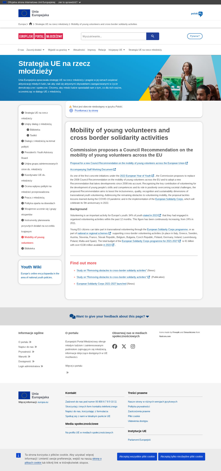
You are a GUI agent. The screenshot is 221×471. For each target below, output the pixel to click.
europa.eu (43, 402)
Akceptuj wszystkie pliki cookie (137, 456)
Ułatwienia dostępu (138, 421)
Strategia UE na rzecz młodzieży (51, 24)
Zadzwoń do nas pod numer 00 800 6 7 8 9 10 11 (91, 401)
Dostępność (24, 361)
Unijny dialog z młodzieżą (38, 124)
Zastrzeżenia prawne (139, 411)
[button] (71, 110)
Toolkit (33, 135)
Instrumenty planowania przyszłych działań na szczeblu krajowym (38, 226)
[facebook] (115, 346)
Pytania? (195, 36)
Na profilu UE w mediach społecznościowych (89, 432)
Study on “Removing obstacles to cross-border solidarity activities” (112, 270)
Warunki (22, 356)
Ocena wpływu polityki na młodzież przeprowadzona (36, 189)
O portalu (23, 342)
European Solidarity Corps (169, 199)
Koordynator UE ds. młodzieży (33, 178)
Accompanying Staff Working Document (91, 169)
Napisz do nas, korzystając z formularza (86, 411)
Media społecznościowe (81, 423)
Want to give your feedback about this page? (110, 316)
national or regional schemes (92, 233)
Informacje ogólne (31, 333)
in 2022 (107, 244)
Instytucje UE (137, 431)
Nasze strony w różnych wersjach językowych (152, 401)
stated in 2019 (150, 215)
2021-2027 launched (101, 283)
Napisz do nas (26, 346)
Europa (22, 24)
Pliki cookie (134, 416)
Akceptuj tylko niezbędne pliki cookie (181, 456)
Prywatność (24, 351)
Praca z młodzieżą (34, 197)
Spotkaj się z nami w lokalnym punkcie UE (87, 416)
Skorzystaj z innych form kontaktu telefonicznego (91, 406)
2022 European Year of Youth (135, 175)
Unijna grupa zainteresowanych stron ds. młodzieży (39, 166)
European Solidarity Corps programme (167, 229)
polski (196, 13)
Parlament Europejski (139, 439)
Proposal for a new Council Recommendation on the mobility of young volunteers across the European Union (127, 163)
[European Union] (33, 398)
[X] (125, 346)
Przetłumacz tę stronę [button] (86, 110)
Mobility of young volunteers (32, 240)
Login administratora (29, 366)
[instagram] (133, 346)
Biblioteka (35, 129)
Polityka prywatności (139, 406)
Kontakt (70, 393)
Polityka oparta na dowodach (40, 203)
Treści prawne (137, 393)
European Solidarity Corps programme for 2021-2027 (150, 241)
